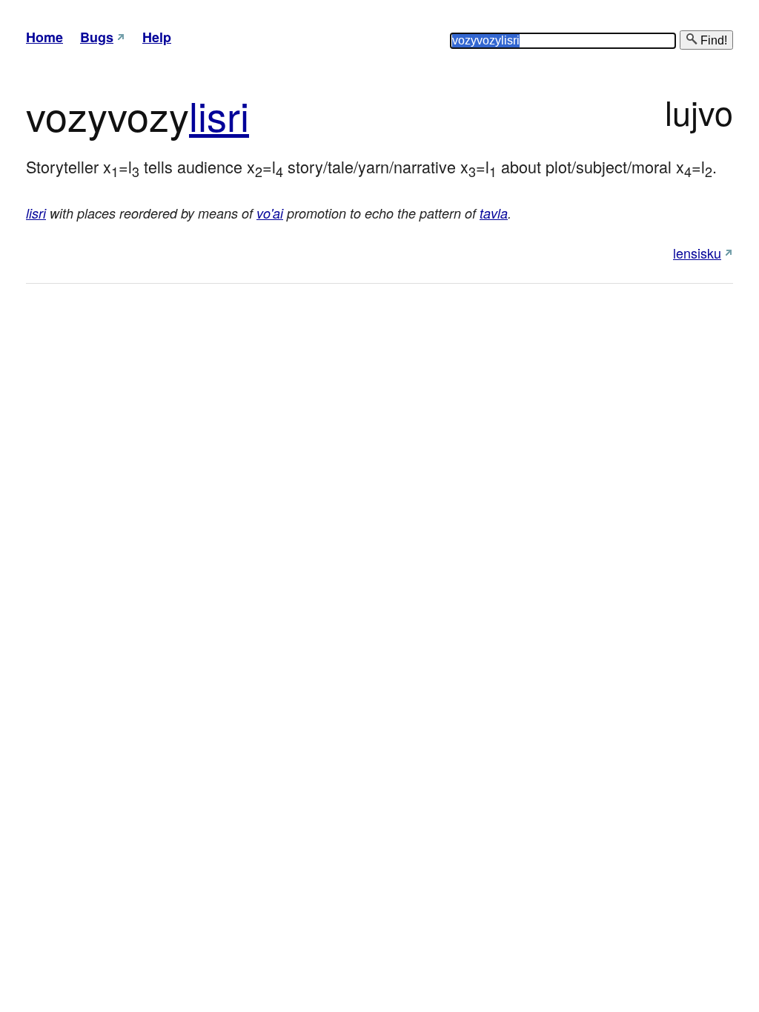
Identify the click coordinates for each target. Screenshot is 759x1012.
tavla (494, 213)
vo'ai (269, 213)
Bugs (96, 37)
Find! (712, 40)
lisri (219, 114)
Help (156, 37)
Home (44, 37)
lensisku (697, 252)
